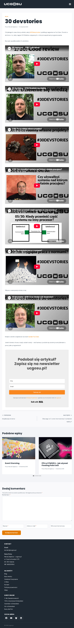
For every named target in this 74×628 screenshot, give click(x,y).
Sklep (6, 590)
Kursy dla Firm (8, 609)
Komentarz (6, 495)
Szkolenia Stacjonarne (11, 579)
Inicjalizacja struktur (8, 417)
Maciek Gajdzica (12, 27)
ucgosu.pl (58, 398)
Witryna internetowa (58, 526)
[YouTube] (11, 618)
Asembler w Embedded (11, 604)
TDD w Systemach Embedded (13, 601)
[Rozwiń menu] (70, 4)
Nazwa (5, 526)
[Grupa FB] (16, 618)
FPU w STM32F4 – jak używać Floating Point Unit (55, 464)
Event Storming (12, 463)
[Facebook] (6, 618)
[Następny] (69, 456)
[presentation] (18, 448)
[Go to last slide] (5, 456)
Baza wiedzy (8, 576)
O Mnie (6, 582)
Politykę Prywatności (32, 398)
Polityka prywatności (10, 587)
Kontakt (6, 585)
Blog (6, 16)
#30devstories (35, 32)
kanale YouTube (34, 337)
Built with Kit (37, 402)
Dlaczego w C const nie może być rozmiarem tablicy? (57, 418)
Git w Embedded (9, 606)
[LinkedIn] (21, 618)
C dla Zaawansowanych (11, 598)
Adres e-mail (31, 526)
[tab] (33, 475)
